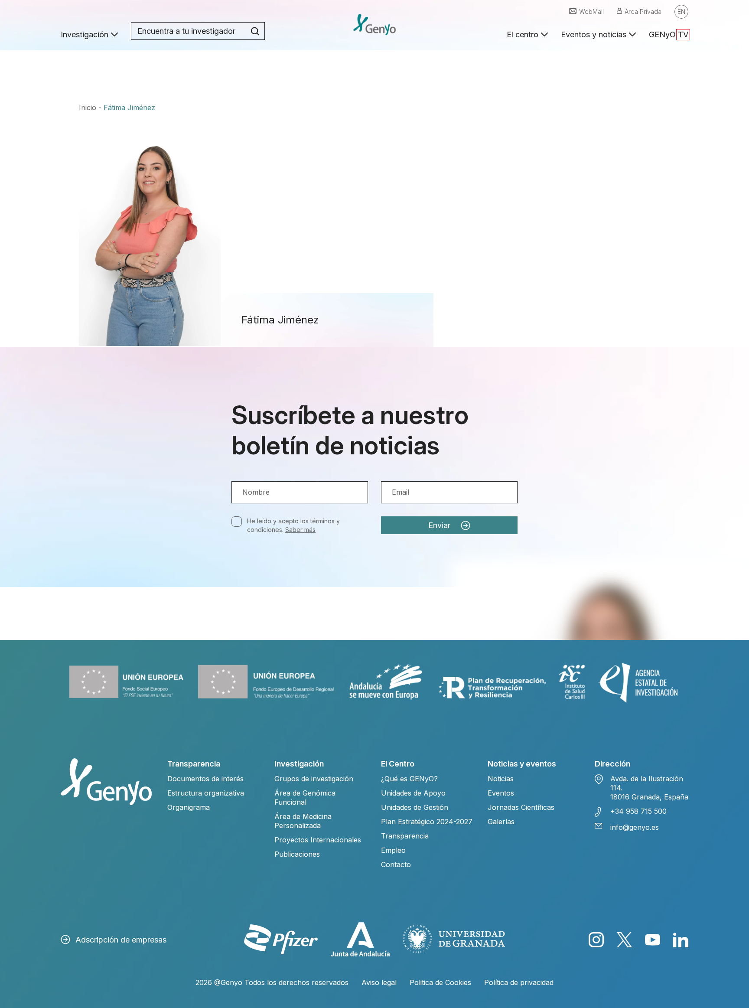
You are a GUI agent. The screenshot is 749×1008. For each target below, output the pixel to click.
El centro (522, 34)
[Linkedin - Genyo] (680, 939)
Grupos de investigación (313, 778)
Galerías (501, 821)
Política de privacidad (519, 982)
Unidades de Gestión (414, 807)
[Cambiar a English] (681, 12)
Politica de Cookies (440, 982)
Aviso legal (379, 982)
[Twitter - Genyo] (624, 939)
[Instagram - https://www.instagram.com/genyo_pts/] (596, 939)
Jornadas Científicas (521, 807)
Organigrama (188, 807)
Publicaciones (297, 854)
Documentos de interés (205, 778)
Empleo (393, 850)
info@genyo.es (634, 827)
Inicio (87, 107)
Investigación (84, 34)
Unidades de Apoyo (413, 793)
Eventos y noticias (593, 34)
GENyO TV (668, 34)
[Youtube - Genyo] (652, 939)
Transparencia (405, 836)
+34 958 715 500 (638, 811)
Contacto (396, 864)
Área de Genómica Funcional (304, 797)
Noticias (501, 778)
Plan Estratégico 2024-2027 (426, 821)
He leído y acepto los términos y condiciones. (293, 525)
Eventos (501, 793)
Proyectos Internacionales (317, 839)
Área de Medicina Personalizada (303, 821)
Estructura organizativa (205, 793)
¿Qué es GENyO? (409, 778)
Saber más (300, 529)
